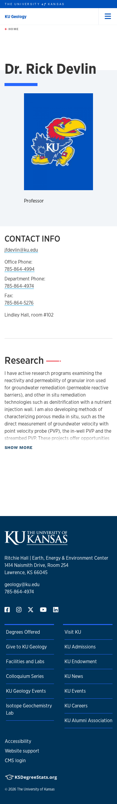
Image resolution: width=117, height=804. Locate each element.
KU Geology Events (26, 691)
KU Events (75, 691)
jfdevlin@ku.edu (21, 250)
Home (13, 29)
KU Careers (76, 706)
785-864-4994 (19, 269)
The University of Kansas (36, 789)
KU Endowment (80, 661)
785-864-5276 (19, 303)
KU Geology (15, 16)
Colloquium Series (25, 676)
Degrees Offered (23, 632)
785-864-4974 (19, 286)
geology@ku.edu (22, 584)
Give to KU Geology (26, 647)
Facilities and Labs (25, 661)
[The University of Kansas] (36, 542)
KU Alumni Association (88, 720)
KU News (73, 676)
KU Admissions (80, 647)
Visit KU (72, 632)
